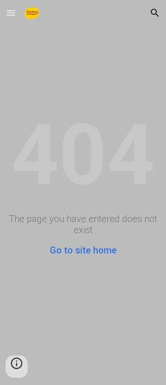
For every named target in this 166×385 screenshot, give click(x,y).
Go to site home (83, 250)
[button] (11, 12)
